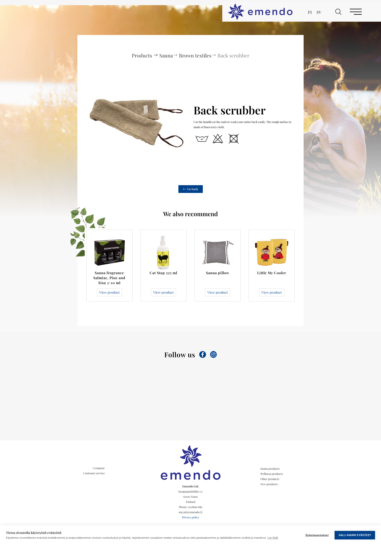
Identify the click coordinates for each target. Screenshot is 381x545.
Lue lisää (272, 537)
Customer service (94, 473)
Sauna (166, 55)
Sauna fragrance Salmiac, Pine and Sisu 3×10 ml (109, 277)
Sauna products (270, 468)
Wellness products (271, 474)
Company (99, 468)
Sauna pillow (217, 272)
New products (269, 484)
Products (142, 55)
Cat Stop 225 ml (163, 272)
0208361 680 (195, 507)
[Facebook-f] (202, 354)
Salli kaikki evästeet (355, 535)
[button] (338, 12)
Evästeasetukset (317, 535)
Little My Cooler (271, 272)
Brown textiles (195, 55)
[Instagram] (213, 354)
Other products (269, 479)
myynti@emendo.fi (190, 512)
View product (109, 292)
